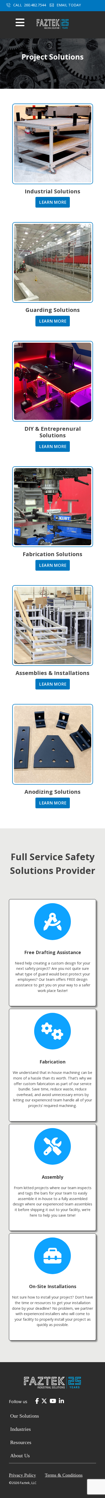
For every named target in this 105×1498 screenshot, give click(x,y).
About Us (20, 1455)
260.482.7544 (35, 5)
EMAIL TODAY (69, 5)
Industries (20, 1429)
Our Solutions (24, 1416)
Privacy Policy (22, 1475)
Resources (20, 1442)
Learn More (52, 202)
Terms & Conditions (64, 1475)
